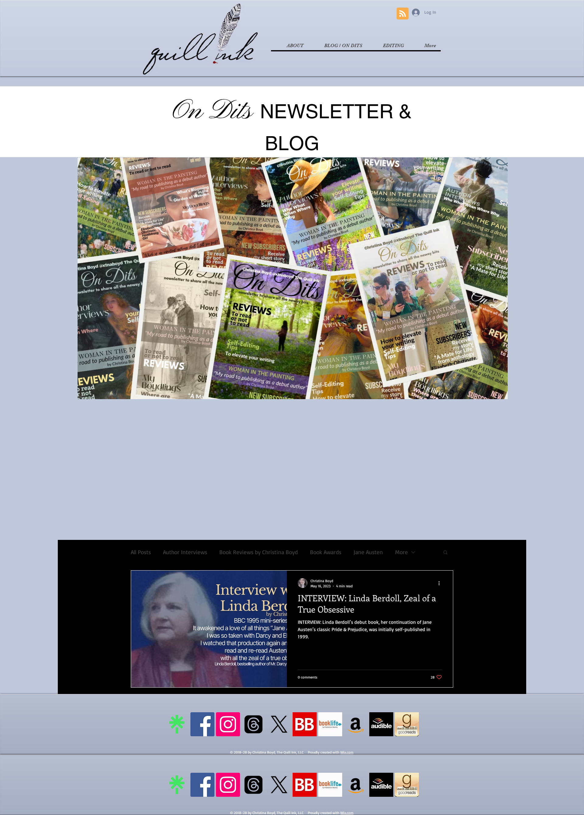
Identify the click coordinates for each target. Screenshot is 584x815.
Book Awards (325, 552)
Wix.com (346, 752)
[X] (279, 724)
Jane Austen (368, 552)
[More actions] (441, 583)
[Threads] (254, 724)
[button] (445, 553)
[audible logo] (381, 724)
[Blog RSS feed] (402, 14)
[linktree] (177, 724)
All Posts (141, 552)
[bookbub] (305, 724)
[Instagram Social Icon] (228, 724)
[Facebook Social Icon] (202, 724)
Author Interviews (185, 552)
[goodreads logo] (407, 724)
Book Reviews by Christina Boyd (258, 552)
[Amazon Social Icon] (356, 724)
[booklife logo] (330, 724)
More (401, 552)
